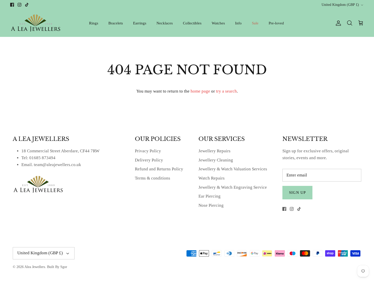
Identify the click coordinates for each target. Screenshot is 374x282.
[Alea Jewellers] (35, 23)
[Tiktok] (27, 5)
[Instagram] (19, 5)
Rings (93, 23)
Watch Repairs (211, 178)
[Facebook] (12, 5)
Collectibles (192, 23)
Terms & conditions (152, 178)
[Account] (337, 23)
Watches (218, 23)
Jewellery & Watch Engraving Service (232, 187)
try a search (226, 91)
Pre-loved (276, 23)
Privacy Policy (148, 151)
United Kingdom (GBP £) (340, 5)
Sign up (297, 192)
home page (200, 91)
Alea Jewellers (34, 267)
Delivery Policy (149, 160)
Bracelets (115, 23)
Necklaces (164, 23)
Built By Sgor (57, 267)
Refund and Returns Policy (159, 169)
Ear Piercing (209, 196)
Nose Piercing (211, 205)
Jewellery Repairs (214, 151)
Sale (255, 23)
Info (238, 23)
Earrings (139, 23)
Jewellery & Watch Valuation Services (232, 169)
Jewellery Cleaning (215, 160)
